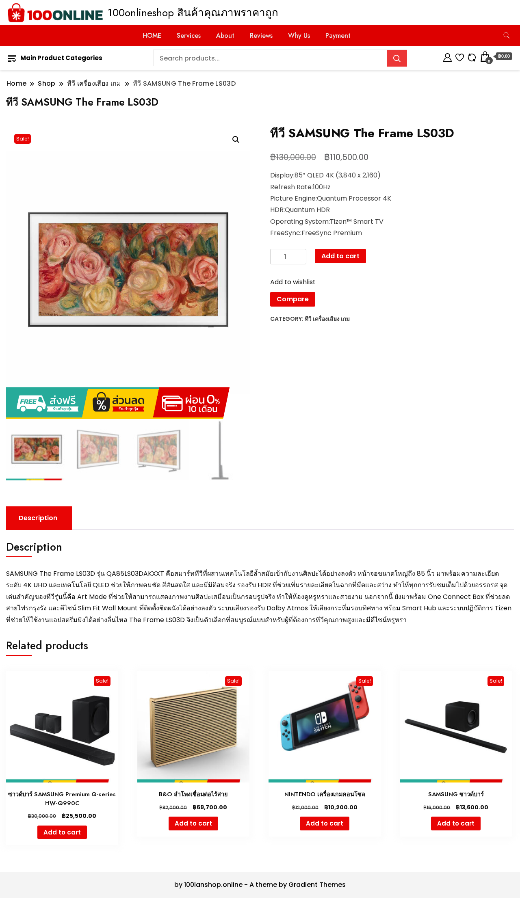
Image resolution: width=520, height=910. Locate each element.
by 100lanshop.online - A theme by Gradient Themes (260, 884)
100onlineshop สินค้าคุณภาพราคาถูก (193, 12)
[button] (236, 139)
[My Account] (447, 56)
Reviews (261, 35)
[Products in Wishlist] (459, 56)
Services (189, 35)
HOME (152, 35)
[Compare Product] (472, 56)
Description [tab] (38, 518)
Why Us (299, 35)
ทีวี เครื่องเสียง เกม (327, 319)
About (225, 35)
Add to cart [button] (62, 832)
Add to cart (340, 256)
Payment (338, 35)
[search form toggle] (506, 35)
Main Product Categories (61, 58)
